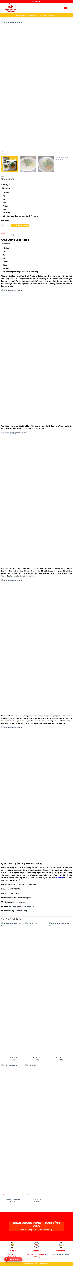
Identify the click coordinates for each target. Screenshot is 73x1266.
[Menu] (65, 8)
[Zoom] (3, 152)
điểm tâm (59, 878)
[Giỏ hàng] (70, 8)
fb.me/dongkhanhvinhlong (61, 1254)
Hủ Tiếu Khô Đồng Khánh (12, 1199)
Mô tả (3, 235)
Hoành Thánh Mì (60, 1058)
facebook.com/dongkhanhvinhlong (21, 906)
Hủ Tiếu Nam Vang (36, 1058)
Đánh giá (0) (10, 235)
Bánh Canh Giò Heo (12, 1058)
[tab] (3, 235)
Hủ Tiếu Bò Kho (36, 1199)
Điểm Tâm (4, 176)
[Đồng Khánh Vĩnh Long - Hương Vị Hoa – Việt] (10, 8)
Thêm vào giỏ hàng (20, 225)
